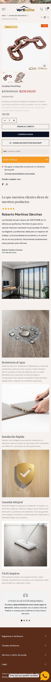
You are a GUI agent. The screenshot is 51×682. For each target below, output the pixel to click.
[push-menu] (4, 9)
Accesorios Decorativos (18, 15)
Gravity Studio (7, 677)
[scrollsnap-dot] (21, 620)
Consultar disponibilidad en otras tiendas (20, 174)
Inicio (4, 15)
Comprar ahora (25, 134)
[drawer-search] (41, 9)
